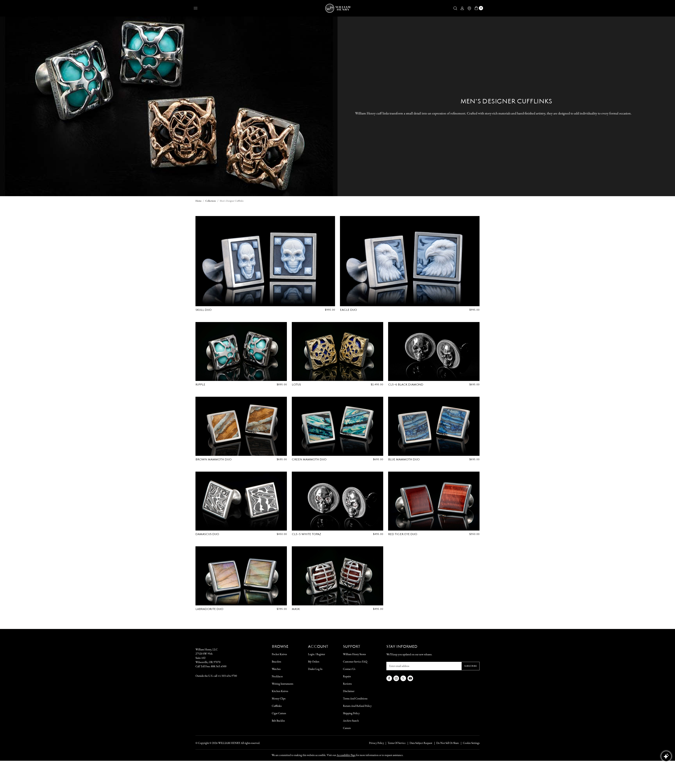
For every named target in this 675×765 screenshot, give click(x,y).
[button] (455, 8)
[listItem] (446, 743)
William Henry (229, 743)
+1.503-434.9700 (227, 676)
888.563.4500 (218, 666)
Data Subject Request (421, 743)
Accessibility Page (346, 755)
